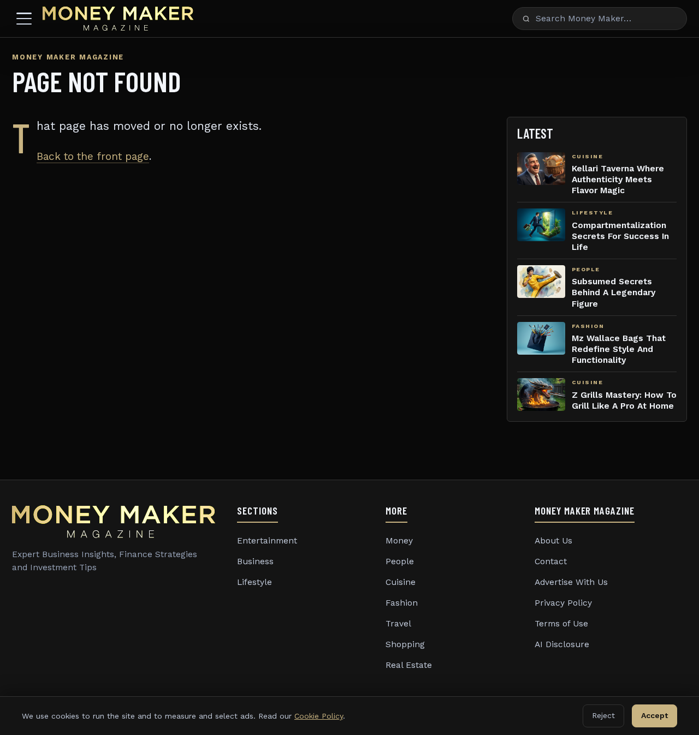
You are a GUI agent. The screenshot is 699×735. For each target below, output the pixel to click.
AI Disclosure (562, 644)
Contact (551, 561)
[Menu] (24, 18)
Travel (398, 624)
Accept (654, 715)
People (400, 561)
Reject (603, 715)
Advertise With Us (571, 582)
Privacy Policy (563, 603)
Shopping (405, 644)
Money (399, 541)
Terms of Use (561, 624)
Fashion (402, 603)
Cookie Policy (318, 716)
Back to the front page (93, 156)
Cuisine (401, 582)
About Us (553, 541)
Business (255, 561)
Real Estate (409, 665)
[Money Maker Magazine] (118, 19)
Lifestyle (254, 582)
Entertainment (267, 541)
